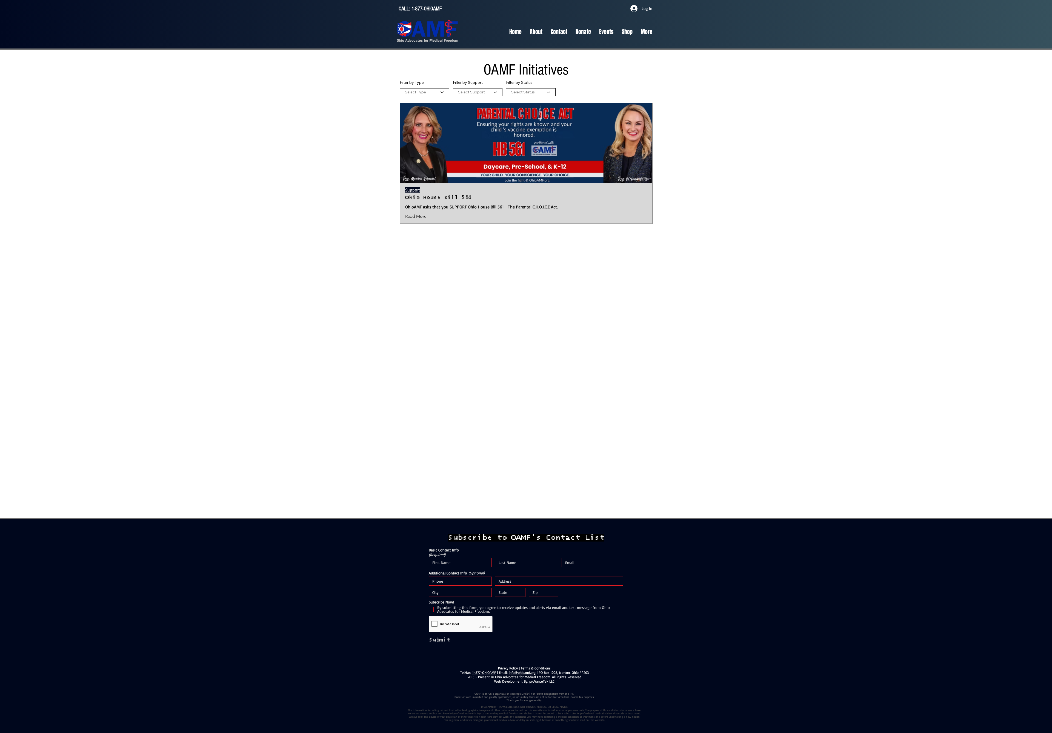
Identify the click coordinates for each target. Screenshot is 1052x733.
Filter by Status (519, 82)
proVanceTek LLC (541, 681)
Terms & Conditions (536, 668)
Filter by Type (412, 82)
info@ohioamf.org (522, 672)
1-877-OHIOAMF (426, 9)
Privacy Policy (508, 668)
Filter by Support (468, 82)
